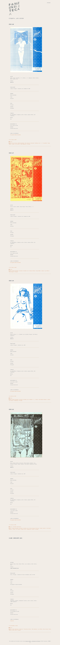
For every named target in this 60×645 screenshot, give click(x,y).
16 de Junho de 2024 (12, 139)
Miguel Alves (23, 529)
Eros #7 (11, 153)
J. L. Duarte (35, 399)
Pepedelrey (16, 400)
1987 (10, 528)
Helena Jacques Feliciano (34, 528)
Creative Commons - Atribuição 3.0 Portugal (32, 641)
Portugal (20, 400)
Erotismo (20, 399)
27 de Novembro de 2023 (13, 625)
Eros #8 (11, 24)
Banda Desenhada (15, 399)
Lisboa (48, 399)
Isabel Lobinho (42, 528)
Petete (33, 529)
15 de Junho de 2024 (12, 267)
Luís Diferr (11, 400)
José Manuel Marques (42, 399)
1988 (10, 399)
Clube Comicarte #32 (15, 538)
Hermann (30, 399)
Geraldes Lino (26, 399)
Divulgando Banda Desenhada (15, 262)
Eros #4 (11, 280)
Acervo (11, 141)
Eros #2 (11, 409)
